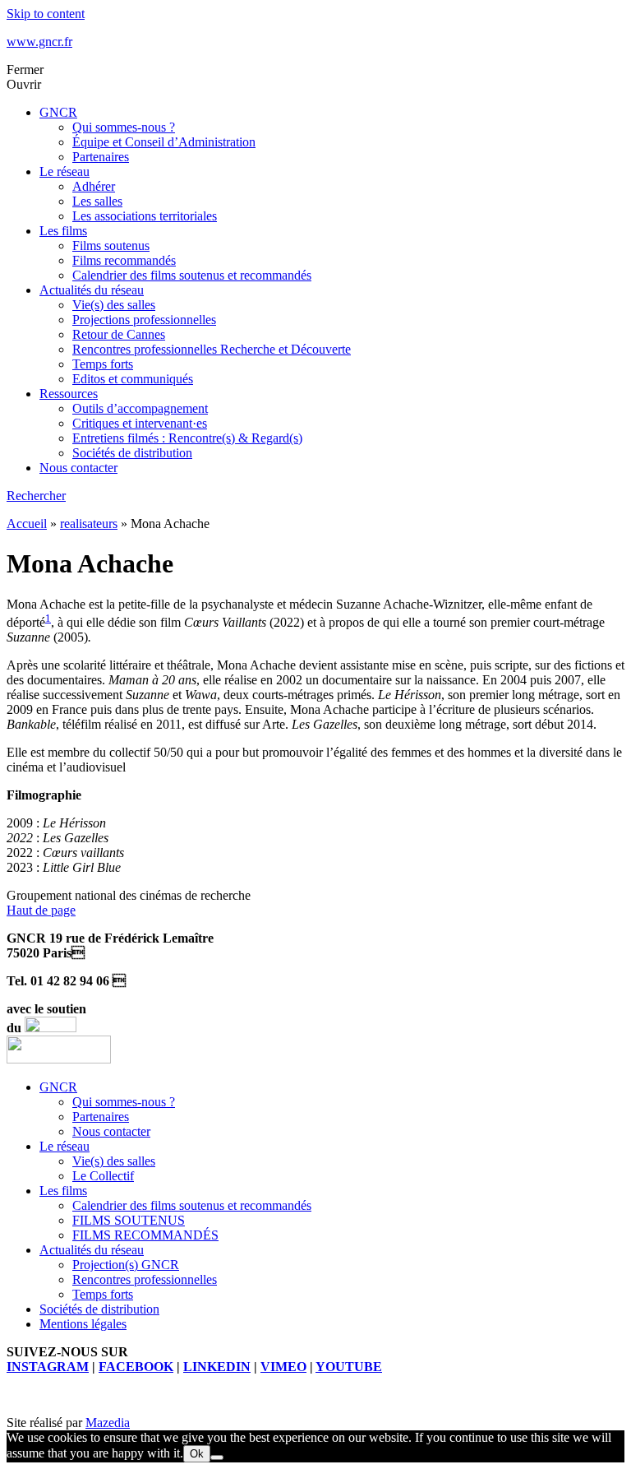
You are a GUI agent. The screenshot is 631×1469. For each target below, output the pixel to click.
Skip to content (46, 14)
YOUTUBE (349, 1367)
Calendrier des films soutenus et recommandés (191, 275)
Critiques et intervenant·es (139, 423)
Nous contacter (78, 468)
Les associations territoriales (144, 216)
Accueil (27, 524)
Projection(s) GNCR (125, 1265)
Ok (197, 1454)
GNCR (58, 112)
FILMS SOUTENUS (128, 1220)
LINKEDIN (217, 1367)
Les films (63, 231)
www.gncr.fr (39, 42)
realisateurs (88, 524)
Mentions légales (83, 1324)
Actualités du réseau (91, 290)
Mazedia (107, 1423)
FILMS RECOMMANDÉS (145, 1235)
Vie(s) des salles (113, 305)
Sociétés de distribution (132, 453)
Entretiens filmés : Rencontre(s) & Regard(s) (187, 438)
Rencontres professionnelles (144, 1279)
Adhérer (93, 186)
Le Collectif (103, 1176)
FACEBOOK (136, 1367)
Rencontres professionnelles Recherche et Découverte (211, 349)
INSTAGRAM (48, 1367)
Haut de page (41, 910)
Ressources (68, 394)
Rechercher (36, 496)
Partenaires (100, 157)
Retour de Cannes (118, 334)
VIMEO (283, 1367)
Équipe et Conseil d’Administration (164, 142)
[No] (216, 1457)
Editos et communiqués (132, 379)
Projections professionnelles (144, 320)
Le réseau (64, 171)
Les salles (97, 201)
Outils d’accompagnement (140, 408)
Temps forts (102, 364)
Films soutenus (111, 246)
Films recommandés (124, 260)
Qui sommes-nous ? (123, 127)
